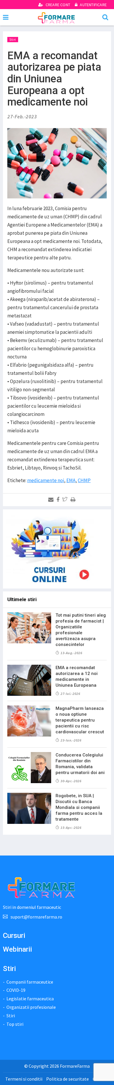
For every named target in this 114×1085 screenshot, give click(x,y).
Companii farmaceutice (29, 982)
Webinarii (17, 949)
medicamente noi (45, 480)
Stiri (12, 39)
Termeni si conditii (23, 1079)
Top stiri (14, 1024)
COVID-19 (15, 990)
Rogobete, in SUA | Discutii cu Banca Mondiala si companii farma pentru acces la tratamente (79, 807)
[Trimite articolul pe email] (52, 500)
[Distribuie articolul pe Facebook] (58, 500)
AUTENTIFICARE (93, 4)
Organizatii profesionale (31, 1007)
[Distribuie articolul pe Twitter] (66, 500)
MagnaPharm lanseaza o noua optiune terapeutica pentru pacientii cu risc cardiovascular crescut (80, 720)
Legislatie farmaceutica (30, 998)
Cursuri (14, 935)
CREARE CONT (58, 4)
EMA (70, 480)
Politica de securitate (67, 1079)
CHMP (84, 480)
